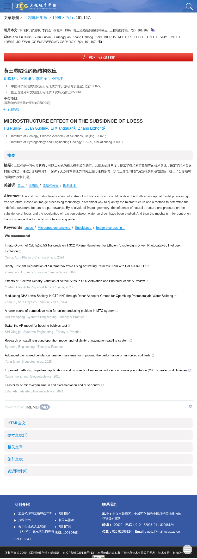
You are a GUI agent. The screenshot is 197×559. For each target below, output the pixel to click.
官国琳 (25, 79)
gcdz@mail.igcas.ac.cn (163, 531)
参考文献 (17, 435)
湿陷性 (34, 185)
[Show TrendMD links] (190, 406)
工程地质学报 (35, 18)
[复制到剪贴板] (152, 29)
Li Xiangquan (62, 128)
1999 (56, 18)
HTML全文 (16, 423)
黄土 (21, 185)
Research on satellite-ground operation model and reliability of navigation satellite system (67, 340)
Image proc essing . (110, 227)
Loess (29, 227)
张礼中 (58, 79)
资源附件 (17, 471)
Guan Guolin (35, 128)
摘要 (11, 155)
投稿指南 (24, 520)
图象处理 (70, 185)
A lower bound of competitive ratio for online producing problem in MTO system (60, 311)
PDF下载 (102, 57)
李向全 (42, 79)
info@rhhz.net (182, 552)
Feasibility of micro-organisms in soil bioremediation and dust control (52, 385)
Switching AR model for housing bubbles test (36, 325)
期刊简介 (65, 513)
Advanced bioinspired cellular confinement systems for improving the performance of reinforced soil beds (78, 355)
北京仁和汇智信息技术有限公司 (129, 552)
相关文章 (15, 447)
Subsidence (83, 227)
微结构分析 (51, 185)
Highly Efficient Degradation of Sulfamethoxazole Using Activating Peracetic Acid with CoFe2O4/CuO (75, 266)
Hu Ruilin (12, 128)
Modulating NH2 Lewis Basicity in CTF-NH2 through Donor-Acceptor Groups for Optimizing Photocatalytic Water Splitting (89, 296)
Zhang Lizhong (91, 128)
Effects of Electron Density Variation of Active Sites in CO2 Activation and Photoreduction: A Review (75, 281)
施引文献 (15, 459)
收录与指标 (66, 520)
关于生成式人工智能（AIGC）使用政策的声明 (36, 529)
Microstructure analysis (54, 227)
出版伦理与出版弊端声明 (35, 513)
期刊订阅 (65, 526)
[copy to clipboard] (100, 41)
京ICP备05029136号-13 (78, 552)
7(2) (70, 18)
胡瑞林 (9, 79)
